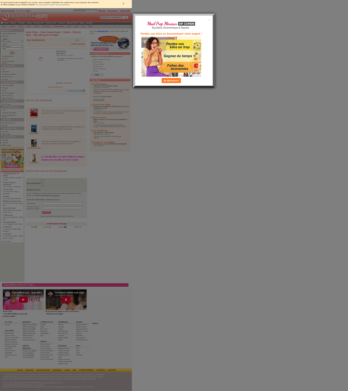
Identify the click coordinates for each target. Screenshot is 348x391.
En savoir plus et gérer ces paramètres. (53, 5)
